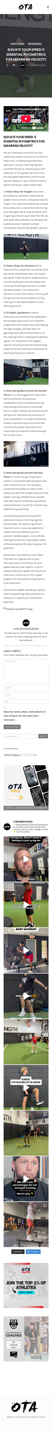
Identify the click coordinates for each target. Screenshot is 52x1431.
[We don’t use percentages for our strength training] (26, 1178)
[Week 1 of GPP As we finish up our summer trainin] (26, 1224)
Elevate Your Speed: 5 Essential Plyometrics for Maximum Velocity (26, 54)
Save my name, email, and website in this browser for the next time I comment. (25, 715)
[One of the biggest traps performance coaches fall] (26, 859)
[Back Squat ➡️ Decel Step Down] (26, 950)
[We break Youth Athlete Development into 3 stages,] (26, 904)
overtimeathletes (26, 629)
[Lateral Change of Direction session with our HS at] (26, 1041)
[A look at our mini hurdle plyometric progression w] (26, 1133)
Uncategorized (34, 44)
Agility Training (17, 44)
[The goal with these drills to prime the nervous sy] (26, 996)
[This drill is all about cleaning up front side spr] (26, 1087)
